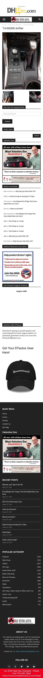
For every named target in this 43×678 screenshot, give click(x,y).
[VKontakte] (27, 666)
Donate (5, 420)
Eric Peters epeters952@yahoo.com (26, 651)
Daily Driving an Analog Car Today (22, 196)
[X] (15, 666)
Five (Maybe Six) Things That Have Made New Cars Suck (20, 493)
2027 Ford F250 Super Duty (12, 502)
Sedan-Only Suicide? (9, 540)
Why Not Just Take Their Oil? (25, 191)
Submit (7, 121)
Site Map (5, 427)
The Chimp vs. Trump (16, 221)
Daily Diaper (6, 532)
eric (5, 221)
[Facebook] (9, 666)
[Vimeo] (21, 666)
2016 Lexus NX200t (14, 25)
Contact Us (6, 424)
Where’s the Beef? (16, 209)
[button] (4, 19)
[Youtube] (34, 666)
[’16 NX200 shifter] (21, 89)
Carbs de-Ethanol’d (9, 509)
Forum (4, 417)
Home (4, 25)
